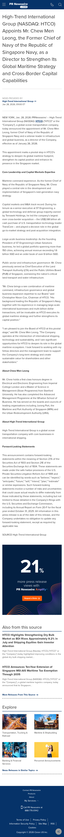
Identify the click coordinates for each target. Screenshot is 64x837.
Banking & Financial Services (11, 762)
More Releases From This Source (18, 694)
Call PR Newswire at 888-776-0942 (32, 809)
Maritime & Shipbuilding (45, 732)
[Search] (60, 4)
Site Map (43, 823)
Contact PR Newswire (32, 790)
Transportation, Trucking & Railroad (14, 734)
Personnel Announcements (47, 760)
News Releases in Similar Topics (18, 770)
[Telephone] (52, 4)
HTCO (39, 121)
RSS (53, 823)
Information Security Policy (22, 823)
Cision (37, 832)
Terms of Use (22, 819)
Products (31, 793)
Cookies (32, 827)
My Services (30, 800)
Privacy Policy (39, 819)
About (31, 797)
